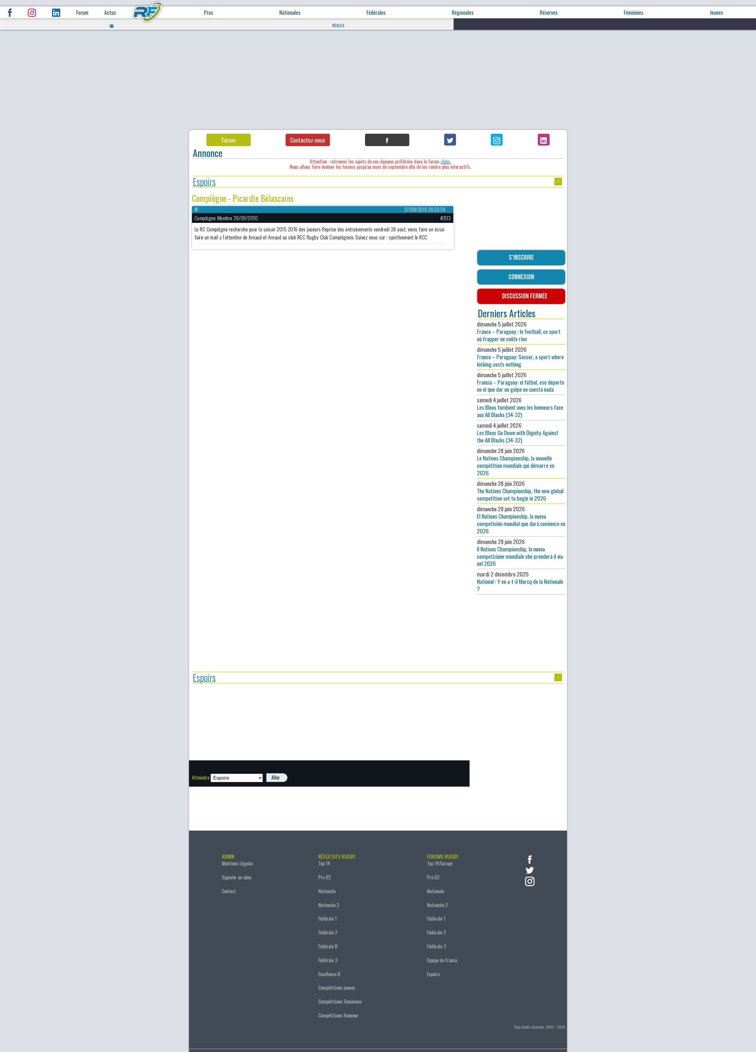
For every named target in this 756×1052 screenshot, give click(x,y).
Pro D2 (324, 877)
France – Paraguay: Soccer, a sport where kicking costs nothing (520, 356)
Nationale (326, 891)
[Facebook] (387, 140)
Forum (82, 12)
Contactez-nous (307, 139)
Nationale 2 (328, 905)
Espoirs (204, 181)
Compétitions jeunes (336, 987)
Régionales (462, 12)
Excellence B (329, 974)
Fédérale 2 (327, 932)
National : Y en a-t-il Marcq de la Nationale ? (520, 581)
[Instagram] (497, 140)
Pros (208, 12)
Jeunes (716, 12)
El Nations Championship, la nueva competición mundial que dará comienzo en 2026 (521, 519)
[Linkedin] (544, 140)
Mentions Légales (237, 863)
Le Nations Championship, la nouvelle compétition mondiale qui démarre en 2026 (515, 461)
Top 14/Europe (439, 863)
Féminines (633, 12)
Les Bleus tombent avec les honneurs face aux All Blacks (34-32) (520, 407)
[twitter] (530, 869)
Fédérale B (327, 946)
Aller (275, 777)
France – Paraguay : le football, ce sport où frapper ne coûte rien (519, 331)
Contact (229, 891)
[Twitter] (450, 140)
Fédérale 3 (327, 960)
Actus (110, 12)
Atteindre (200, 777)
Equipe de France (442, 960)
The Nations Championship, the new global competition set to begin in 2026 (520, 490)
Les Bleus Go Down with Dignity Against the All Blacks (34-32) (517, 432)
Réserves (549, 12)
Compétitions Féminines (340, 1001)
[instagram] (530, 880)
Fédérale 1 (327, 918)
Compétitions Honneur (338, 1015)
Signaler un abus (237, 877)
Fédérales (375, 12)
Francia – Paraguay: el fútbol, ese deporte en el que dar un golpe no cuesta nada (520, 382)
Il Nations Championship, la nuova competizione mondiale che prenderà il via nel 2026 (520, 552)
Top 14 (324, 863)
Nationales (289, 12)
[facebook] (530, 858)
